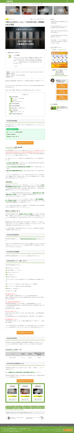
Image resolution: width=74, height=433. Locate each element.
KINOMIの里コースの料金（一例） (17, 111)
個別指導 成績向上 (34, 406)
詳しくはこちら (12, 399)
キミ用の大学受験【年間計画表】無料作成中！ (59, 75)
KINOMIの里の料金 (14, 110)
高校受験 (22, 409)
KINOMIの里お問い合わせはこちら (24, 142)
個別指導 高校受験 (41, 406)
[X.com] (15, 66)
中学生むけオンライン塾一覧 (62, 92)
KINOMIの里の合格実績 (14, 105)
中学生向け (13, 406)
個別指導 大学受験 (26, 406)
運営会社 (9, 426)
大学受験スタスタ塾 (15, 426)
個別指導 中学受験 (19, 406)
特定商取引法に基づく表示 (62, 426)
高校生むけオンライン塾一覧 (62, 97)
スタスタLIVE (22, 426)
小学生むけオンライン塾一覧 (62, 86)
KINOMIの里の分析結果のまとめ (16, 113)
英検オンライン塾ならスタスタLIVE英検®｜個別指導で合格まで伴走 (37, 426)
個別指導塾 (12, 409)
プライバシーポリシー (53, 426)
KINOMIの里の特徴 (14, 96)
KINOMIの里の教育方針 (14, 103)
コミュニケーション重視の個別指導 (17, 98)
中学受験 (7, 19)
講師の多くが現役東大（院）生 (17, 101)
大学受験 (17, 409)
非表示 (27, 94)
